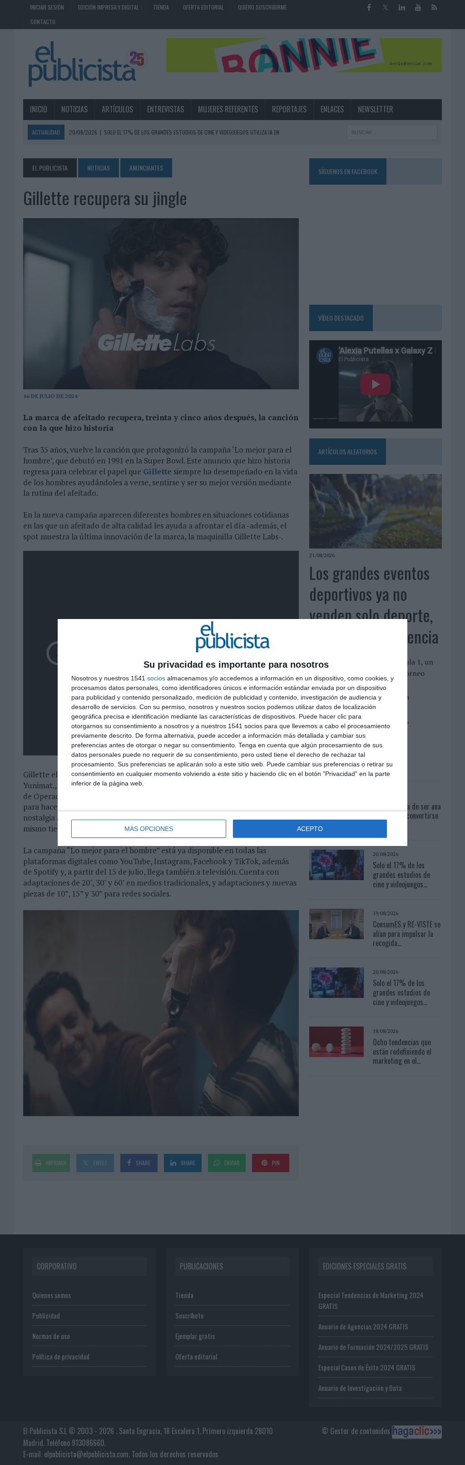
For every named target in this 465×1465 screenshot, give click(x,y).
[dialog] (232, 732)
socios (156, 678)
